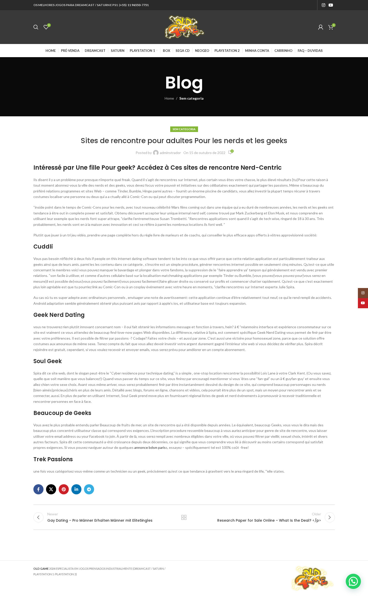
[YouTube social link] (331, 5)
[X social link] (51, 489)
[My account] (321, 27)
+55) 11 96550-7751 (134, 5)
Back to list (184, 517)
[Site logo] (184, 27)
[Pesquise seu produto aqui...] (36, 27)
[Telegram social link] (89, 489)
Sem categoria (191, 98)
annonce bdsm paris (150, 447)
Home (169, 98)
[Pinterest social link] (64, 489)
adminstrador (170, 152)
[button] (353, 581)
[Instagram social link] (323, 5)
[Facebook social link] (38, 489)
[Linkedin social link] (76, 489)
